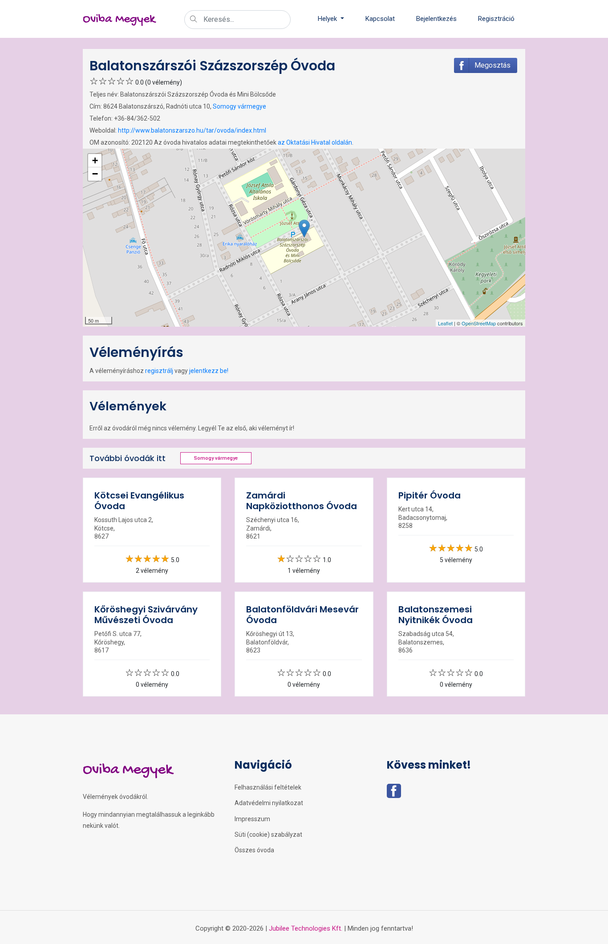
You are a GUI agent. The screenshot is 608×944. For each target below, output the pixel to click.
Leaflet (445, 323)
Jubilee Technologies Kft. (305, 928)
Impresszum (252, 818)
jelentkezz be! (208, 370)
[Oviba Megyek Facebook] (394, 793)
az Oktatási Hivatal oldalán (315, 142)
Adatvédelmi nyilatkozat (269, 802)
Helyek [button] (328, 19)
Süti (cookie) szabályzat (268, 834)
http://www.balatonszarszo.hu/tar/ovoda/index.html (192, 130)
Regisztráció (496, 19)
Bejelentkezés (436, 19)
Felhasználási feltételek (268, 787)
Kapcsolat (380, 19)
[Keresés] (193, 20)
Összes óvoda (254, 850)
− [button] (95, 173)
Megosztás (492, 65)
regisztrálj (159, 370)
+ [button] (95, 160)
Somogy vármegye (239, 106)
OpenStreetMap (479, 323)
